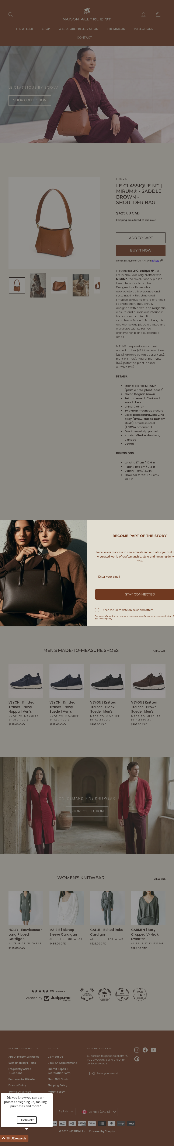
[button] (32, 1138)
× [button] (51, 1090)
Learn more (27, 1120)
